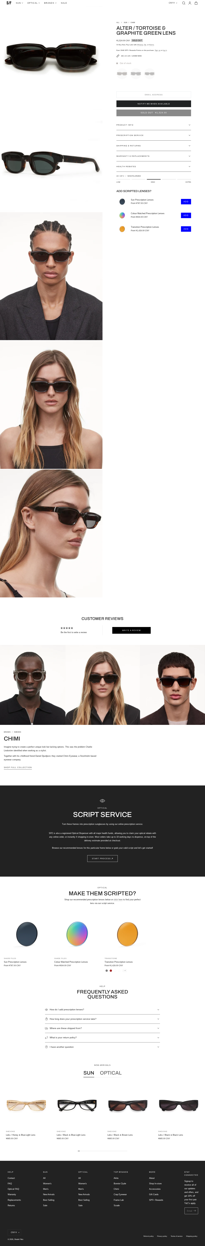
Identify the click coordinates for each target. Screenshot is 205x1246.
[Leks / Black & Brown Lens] (127, 1105)
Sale (45, 1205)
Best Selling (48, 1200)
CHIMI (133, 22)
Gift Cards (154, 1194)
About (152, 1178)
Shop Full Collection (18, 767)
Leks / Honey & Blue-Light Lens (20, 1135)
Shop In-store (155, 1183)
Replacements (14, 1200)
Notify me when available (154, 104)
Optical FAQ (13, 1189)
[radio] (122, 73)
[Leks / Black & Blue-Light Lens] (77, 1105)
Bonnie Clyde (120, 1183)
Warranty (12, 1194)
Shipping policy (191, 1236)
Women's (47, 1183)
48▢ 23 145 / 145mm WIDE (131, 56)
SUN (125, 22)
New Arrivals (49, 1194)
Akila (116, 1178)
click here (118, 899)
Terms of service (177, 1236)
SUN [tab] (88, 1073)
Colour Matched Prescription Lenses (147, 213)
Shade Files (18, 1239)
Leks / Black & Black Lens (170, 1135)
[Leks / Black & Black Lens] (178, 1105)
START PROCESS (101, 859)
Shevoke (10, 1131)
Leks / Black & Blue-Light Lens (71, 1135)
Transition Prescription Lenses (145, 227)
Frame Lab (119, 1200)
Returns (11, 1205)
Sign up (157, 50)
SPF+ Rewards (156, 1200)
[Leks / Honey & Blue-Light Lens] (26, 1105)
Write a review (131, 630)
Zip (145, 45)
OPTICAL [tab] (111, 1073)
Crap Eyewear (120, 1194)
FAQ (10, 1183)
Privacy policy (162, 1236)
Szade (117, 1205)
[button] (183, 3)
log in (165, 50)
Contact (11, 1178)
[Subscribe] (194, 1210)
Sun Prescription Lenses (142, 200)
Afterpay (140, 45)
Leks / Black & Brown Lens (120, 1135)
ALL (118, 22)
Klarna (151, 45)
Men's (46, 1189)
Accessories (155, 1189)
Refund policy (149, 1236)
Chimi (116, 1189)
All (44, 1178)
